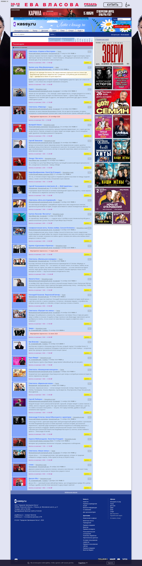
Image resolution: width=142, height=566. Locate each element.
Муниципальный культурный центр (40, 91)
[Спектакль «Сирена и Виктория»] (19, 54)
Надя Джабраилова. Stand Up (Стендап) (45, 172)
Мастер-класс (114, 513)
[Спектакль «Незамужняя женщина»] (19, 373)
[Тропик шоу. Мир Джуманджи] (19, 70)
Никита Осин (34, 279)
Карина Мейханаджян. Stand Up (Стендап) (46, 439)
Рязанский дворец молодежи (38, 53)
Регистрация (125, 34)
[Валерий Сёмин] (19, 128)
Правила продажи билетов (78, 19)
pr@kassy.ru (18, 517)
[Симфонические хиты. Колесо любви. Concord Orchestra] (19, 231)
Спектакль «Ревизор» (37, 107)
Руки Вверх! (33, 358)
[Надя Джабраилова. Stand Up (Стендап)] (19, 175)
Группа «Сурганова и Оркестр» (41, 246)
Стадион (45, 330)
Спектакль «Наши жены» (39, 451)
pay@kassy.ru (19, 515)
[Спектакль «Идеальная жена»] (19, 386)
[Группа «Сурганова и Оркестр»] (19, 249)
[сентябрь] (77, 40)
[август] (75, 40)
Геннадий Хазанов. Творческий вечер (44, 295)
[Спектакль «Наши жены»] (19, 454)
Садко (31, 89)
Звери (31, 328)
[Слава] (19, 468)
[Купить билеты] (20, 501)
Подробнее (82, 563)
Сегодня (54, 39)
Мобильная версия (71, 492)
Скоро (68, 39)
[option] (71, 13)
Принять (110, 563)
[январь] (86, 40)
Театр (35, 30)
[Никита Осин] (19, 282)
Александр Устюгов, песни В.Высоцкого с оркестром (50, 417)
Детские (44, 30)
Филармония (33, 188)
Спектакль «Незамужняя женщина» (43, 369)
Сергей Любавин (35, 399)
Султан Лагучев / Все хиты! (40, 214)
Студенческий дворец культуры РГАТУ (41, 174)
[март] (91, 40)
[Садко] (19, 92)
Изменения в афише (122, 26)
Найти (52, 34)
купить (87, 63)
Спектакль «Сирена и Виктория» (42, 51)
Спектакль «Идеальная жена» (41, 383)
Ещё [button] (79, 30)
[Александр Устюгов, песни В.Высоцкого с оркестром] (19, 420)
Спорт (71, 30)
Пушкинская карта (116, 515)
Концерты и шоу (21, 30)
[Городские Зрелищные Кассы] (24, 24)
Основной (56, 91)
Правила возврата (89, 529)
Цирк (54, 30)
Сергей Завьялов (35, 141)
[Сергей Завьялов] (19, 144)
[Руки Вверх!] (19, 361)
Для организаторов (38, 19)
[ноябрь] (82, 40)
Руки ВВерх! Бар (34, 160)
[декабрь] (84, 40)
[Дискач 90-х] (19, 482)
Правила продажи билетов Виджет (89, 549)
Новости (17, 19)
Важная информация (90, 507)
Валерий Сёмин (35, 125)
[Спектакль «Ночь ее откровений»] (19, 203)
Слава (31, 465)
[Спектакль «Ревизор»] (19, 110)
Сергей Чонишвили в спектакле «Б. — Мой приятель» (50, 186)
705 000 (123, 22)
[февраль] (89, 40)
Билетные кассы (52, 19)
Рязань (120, 19)
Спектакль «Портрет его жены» (41, 310)
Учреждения (64, 19)
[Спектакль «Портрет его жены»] (19, 314)
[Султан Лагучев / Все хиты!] (19, 217)
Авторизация (115, 34)
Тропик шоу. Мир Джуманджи (41, 67)
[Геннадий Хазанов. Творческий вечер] (19, 298)
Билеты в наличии (21, 47)
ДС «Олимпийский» (35, 330)
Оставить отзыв (115, 518)
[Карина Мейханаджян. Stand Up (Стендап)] (19, 442)
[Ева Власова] (19, 345)
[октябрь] (79, 40)
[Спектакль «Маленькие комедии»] (19, 262)
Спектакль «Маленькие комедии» (43, 259)
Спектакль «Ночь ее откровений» (42, 200)
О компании (26, 19)
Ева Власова (34, 342)
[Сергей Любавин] (19, 402)
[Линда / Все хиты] (19, 162)
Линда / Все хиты (36, 158)
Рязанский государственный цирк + (40, 69)
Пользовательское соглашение (89, 532)
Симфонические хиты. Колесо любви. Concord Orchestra (52, 228)
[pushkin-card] (102, 39)
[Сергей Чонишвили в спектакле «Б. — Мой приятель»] (19, 189)
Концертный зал (54, 53)
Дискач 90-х (33, 478)
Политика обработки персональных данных (90, 536)
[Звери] (19, 331)
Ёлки (62, 30)
